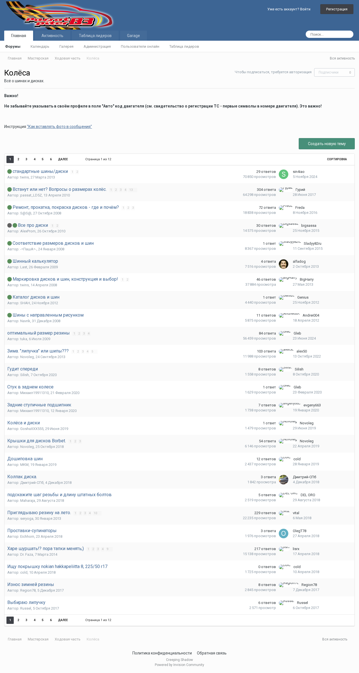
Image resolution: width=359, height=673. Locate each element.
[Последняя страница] (76, 159)
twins (24, 177)
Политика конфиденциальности (162, 653)
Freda (300, 207)
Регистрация (337, 9)
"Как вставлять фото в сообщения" (59, 126)
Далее (63, 159)
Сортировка (337, 159)
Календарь (40, 46)
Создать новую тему (327, 143)
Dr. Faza (26, 554)
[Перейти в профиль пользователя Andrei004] (289, 315)
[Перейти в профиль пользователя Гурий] (286, 189)
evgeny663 (312, 405)
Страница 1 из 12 (99, 159)
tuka (23, 339)
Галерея (66, 46)
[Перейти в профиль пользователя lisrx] (284, 549)
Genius (303, 297)
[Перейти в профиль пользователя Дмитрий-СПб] (283, 479)
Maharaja (27, 500)
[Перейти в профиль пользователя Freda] (286, 207)
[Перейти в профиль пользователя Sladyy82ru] (290, 243)
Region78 (28, 590)
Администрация (97, 46)
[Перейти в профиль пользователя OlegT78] (283, 533)
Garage (133, 35)
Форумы (12, 46)
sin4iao (299, 172)
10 (96, 513)
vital (296, 513)
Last (23, 267)
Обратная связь (212, 653)
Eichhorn (27, 536)
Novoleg (27, 357)
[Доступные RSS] (352, 640)
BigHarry (307, 279)
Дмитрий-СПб (31, 482)
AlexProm (28, 231)
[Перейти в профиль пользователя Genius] (286, 297)
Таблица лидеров (184, 46)
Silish (24, 375)
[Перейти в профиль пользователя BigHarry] (288, 279)
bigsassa (308, 225)
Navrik (25, 321)
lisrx (296, 549)
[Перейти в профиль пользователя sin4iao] (283, 174)
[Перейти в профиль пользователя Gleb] (285, 333)
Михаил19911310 (34, 393)
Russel (25, 608)
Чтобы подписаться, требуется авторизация (273, 72)
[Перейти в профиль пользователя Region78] (289, 585)
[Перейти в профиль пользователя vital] (284, 513)
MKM (24, 465)
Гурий (300, 189)
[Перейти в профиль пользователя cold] (285, 459)
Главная (18, 35)
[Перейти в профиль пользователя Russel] (286, 603)
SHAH (25, 303)
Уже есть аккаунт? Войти (289, 9)
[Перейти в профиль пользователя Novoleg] (288, 423)
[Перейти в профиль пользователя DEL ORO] (288, 495)
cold (297, 459)
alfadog (299, 261)
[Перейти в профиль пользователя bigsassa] (288, 225)
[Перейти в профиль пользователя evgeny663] (290, 405)
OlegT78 (299, 531)
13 (131, 190)
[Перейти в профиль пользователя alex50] (286, 351)
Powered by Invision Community (179, 665)
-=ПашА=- (28, 249)
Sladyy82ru (312, 243)
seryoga (26, 518)
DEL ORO (308, 495)
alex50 (301, 351)
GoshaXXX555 (31, 429)
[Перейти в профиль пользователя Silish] (285, 369)
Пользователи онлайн (140, 46)
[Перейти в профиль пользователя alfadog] (283, 264)
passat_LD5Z (31, 195)
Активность (52, 35)
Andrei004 (311, 315)
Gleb (297, 333)
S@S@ (25, 213)
